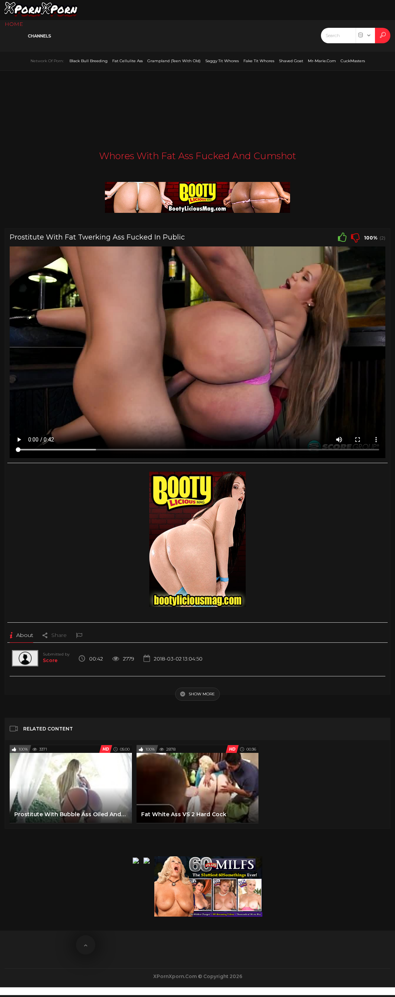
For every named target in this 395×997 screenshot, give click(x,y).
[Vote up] (342, 237)
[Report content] (79, 635)
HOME (14, 23)
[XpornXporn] (41, 10)
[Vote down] (355, 237)
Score (50, 660)
